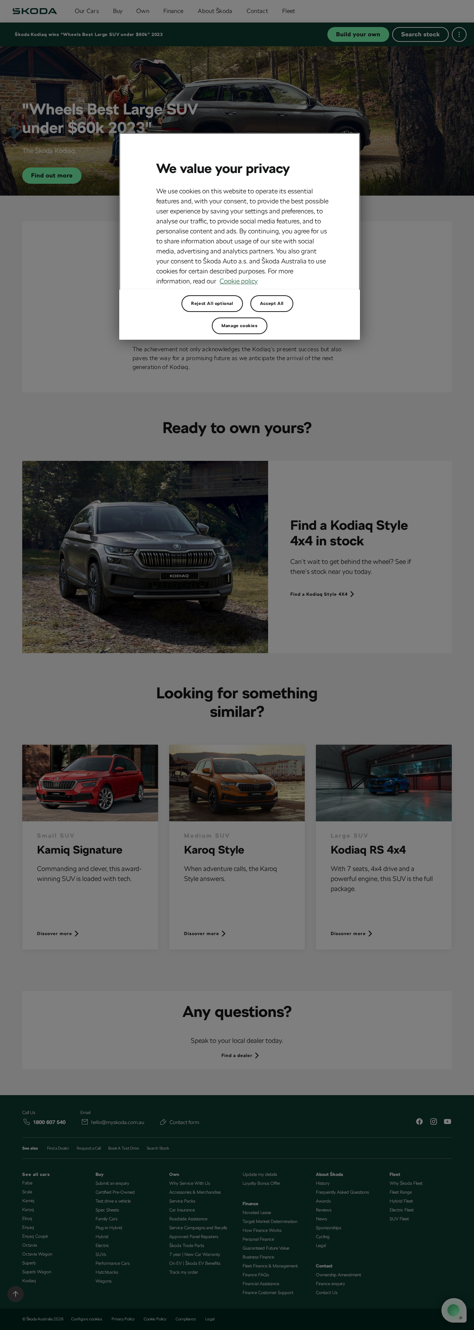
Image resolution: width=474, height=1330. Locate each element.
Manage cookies (239, 325)
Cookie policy (239, 281)
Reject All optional (212, 303)
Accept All (272, 303)
